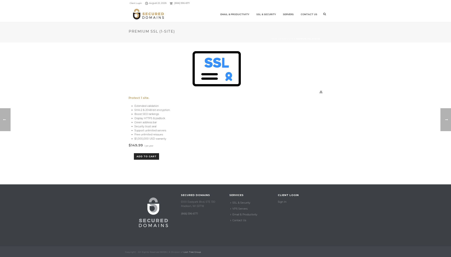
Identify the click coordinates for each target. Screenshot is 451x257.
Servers (288, 14)
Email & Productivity (234, 14)
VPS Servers (240, 208)
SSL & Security (266, 14)
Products (286, 39)
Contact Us (309, 14)
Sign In (282, 201)
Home (274, 39)
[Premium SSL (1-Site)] (225, 68)
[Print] (321, 92)
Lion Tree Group (192, 252)
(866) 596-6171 (182, 3)
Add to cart (146, 156)
